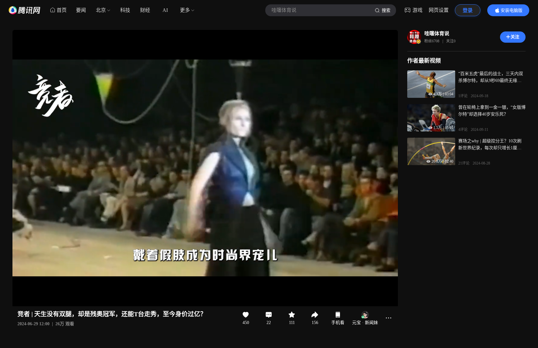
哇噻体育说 (436, 33)
